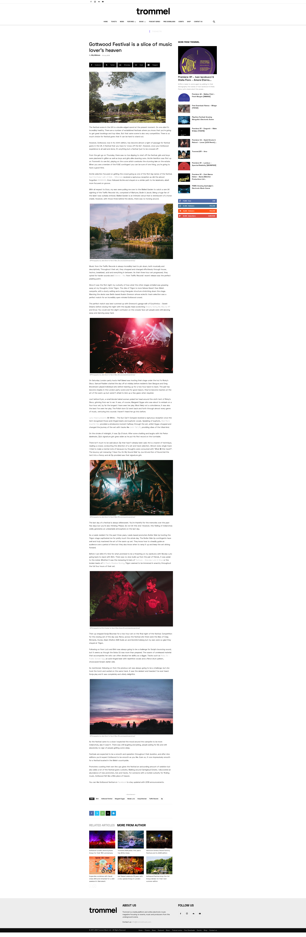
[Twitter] (97, 813)
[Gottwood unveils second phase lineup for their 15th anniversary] (102, 840)
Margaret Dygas (120, 798)
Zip (162, 798)
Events (181, 21)
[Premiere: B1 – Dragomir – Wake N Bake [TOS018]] (184, 132)
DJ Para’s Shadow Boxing (113, 563)
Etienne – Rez (120, 276)
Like (213, 201)
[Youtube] (103, 1)
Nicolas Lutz (131, 798)
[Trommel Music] (153, 11)
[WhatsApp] (102, 813)
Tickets (114, 21)
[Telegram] (113, 813)
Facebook (122, 782)
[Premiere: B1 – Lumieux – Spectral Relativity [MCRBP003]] (184, 166)
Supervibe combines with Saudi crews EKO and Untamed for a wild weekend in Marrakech (101, 879)
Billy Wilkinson (95, 55)
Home (106, 21)
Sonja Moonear (142, 798)
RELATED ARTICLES (102, 825)
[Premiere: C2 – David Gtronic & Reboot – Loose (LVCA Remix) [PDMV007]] (184, 143)
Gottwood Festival (106, 798)
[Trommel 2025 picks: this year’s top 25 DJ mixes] (131, 840)
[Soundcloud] (99, 1)
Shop (189, 21)
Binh (97, 798)
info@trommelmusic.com (141, 922)
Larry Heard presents (98, 418)
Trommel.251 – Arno (199, 151)
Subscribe (211, 216)
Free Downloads (169, 21)
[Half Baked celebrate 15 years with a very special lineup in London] (131, 865)
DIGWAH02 (102, 180)
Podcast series (154, 21)
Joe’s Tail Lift (135, 427)
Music (141, 21)
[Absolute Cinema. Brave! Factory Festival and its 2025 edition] (159, 840)
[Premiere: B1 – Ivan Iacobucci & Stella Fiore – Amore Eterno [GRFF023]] (197, 60)
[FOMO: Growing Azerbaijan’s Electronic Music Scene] (184, 189)
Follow (212, 206)
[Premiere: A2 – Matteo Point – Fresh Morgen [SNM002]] (184, 97)
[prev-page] (90, 886)
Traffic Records (153, 798)
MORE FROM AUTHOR (131, 825)
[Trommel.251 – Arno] (184, 154)
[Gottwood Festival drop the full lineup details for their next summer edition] (159, 865)
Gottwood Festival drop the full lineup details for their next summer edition (157, 879)
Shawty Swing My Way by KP (158, 307)
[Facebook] (91, 1)
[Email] (108, 813)
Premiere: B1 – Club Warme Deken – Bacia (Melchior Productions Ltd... (202, 177)
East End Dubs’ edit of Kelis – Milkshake (106, 177)
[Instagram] (95, 1)
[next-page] (94, 886)
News (122, 21)
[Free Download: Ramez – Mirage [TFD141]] (184, 109)
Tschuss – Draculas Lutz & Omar (149, 560)
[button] (214, 22)
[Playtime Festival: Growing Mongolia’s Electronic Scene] (184, 120)
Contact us (198, 21)
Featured (130, 21)
